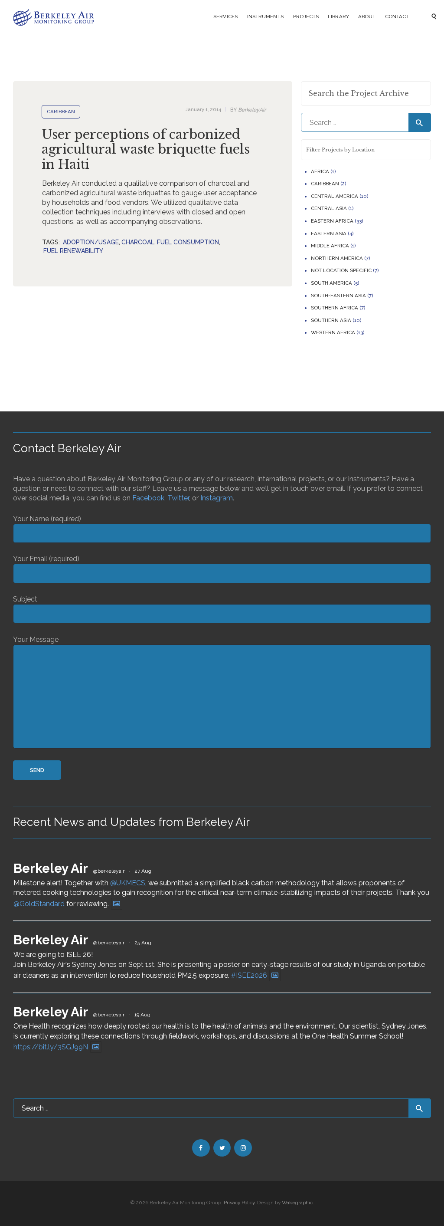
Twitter (178, 498)
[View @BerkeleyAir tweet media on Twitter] (116, 904)
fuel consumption (188, 242)
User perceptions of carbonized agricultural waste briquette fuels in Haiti (146, 149)
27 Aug (142, 871)
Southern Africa (334, 308)
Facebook (148, 498)
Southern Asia (331, 320)
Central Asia (329, 208)
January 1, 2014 (203, 109)
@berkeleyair (108, 871)
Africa (320, 171)
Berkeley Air (50, 868)
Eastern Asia (328, 233)
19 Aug (142, 1015)
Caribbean (61, 111)
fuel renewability (73, 250)
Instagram (216, 498)
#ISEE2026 (249, 975)
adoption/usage (91, 242)
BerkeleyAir (248, 110)
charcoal (137, 242)
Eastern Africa (332, 221)
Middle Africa (330, 246)
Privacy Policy (239, 1203)
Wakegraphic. (298, 1203)
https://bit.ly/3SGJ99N (50, 1047)
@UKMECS (127, 883)
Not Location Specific (341, 270)
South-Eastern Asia (338, 296)
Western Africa (333, 332)
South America (331, 283)
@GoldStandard (39, 904)
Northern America (337, 258)
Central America (334, 196)
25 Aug (142, 943)
